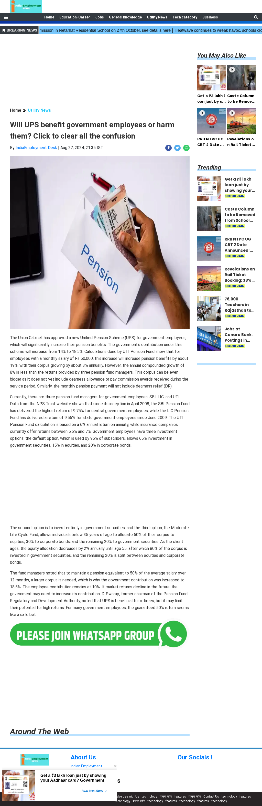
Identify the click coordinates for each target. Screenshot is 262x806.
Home (49, 17)
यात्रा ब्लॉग (166, 796)
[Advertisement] (100, 71)
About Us (83, 757)
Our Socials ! (195, 757)
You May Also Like (221, 55)
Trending (209, 167)
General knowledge (125, 17)
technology (149, 796)
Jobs (99, 17)
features (180, 796)
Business (210, 17)
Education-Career (74, 17)
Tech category (184, 17)
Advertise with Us (127, 796)
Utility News (157, 17)
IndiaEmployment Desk (36, 147)
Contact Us (211, 796)
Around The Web (39, 731)
